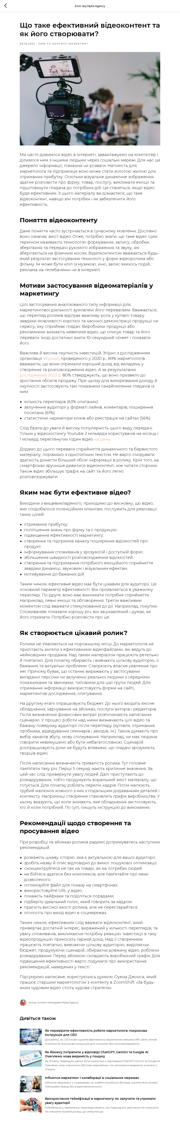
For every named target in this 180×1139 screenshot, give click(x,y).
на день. (102, 439)
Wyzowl (51, 358)
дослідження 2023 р (40, 375)
